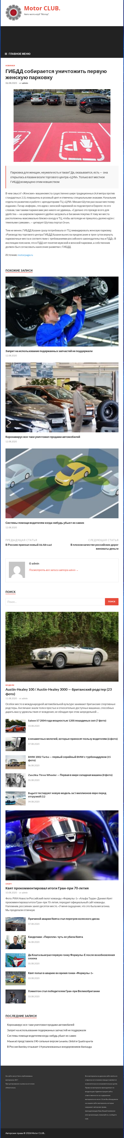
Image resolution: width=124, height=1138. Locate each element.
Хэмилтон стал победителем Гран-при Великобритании (64, 991)
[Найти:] (62, 601)
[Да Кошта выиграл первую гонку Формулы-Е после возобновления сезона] (15, 966)
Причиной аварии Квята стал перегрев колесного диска (63, 918)
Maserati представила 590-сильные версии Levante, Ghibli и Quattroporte (50, 1041)
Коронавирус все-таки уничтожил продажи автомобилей (42, 436)
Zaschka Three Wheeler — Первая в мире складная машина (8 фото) (70, 774)
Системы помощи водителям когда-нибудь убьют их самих (44, 522)
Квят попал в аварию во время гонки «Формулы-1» (60, 973)
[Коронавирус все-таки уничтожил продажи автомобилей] (62, 433)
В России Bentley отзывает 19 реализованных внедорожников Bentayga (49, 1046)
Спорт (8, 884)
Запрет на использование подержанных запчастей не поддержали (49, 351)
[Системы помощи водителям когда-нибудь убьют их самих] (62, 519)
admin (25, 83)
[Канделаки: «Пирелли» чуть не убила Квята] (15, 948)
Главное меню (20, 53)
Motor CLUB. (42, 8)
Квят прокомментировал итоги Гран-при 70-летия (47, 888)
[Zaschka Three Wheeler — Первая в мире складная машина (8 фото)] (15, 786)
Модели (9, 685)
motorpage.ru (25, 254)
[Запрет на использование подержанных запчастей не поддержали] (62, 347)
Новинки (10, 66)
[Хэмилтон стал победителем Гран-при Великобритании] (15, 1002)
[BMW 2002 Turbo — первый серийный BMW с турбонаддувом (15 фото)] (15, 768)
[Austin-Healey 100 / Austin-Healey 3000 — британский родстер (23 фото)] (62, 682)
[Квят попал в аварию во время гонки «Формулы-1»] (15, 984)
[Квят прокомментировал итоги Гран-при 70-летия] (62, 880)
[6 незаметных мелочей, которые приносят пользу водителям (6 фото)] (15, 750)
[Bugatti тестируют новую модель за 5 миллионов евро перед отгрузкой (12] (15, 804)
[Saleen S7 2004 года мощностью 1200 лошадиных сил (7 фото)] (15, 731)
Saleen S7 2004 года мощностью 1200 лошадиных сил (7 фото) (67, 720)
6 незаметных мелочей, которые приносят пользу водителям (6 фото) (73, 738)
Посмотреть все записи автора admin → (53, 569)
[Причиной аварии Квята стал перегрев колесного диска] (15, 930)
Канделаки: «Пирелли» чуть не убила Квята (55, 936)
